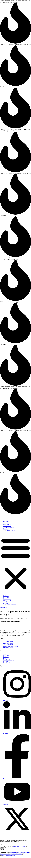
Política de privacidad (23, 852)
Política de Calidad (16, 854)
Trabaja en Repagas (8, 527)
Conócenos (6, 523)
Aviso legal (13, 852)
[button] (15, 563)
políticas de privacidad (19, 846)
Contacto (5, 529)
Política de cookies (5, 854)
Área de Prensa (7, 526)
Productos (6, 521)
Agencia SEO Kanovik (8, 855)
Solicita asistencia (11, 530)
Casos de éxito (7, 524)
